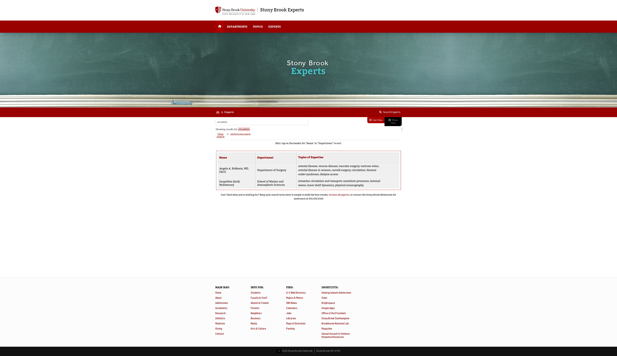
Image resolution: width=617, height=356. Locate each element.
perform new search (241, 134)
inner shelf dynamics (320, 185)
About (218, 297)
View (387, 169)
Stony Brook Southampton (335, 318)
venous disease (328, 166)
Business (255, 318)
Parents (255, 307)
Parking (290, 328)
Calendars (291, 307)
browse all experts (339, 194)
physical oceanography (349, 185)
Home (218, 292)
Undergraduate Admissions (336, 292)
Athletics (220, 318)
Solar (324, 297)
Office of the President (334, 313)
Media (254, 323)
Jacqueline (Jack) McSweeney (229, 183)
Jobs (288, 313)
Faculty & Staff (259, 297)
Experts (274, 27)
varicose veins (369, 166)
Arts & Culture (258, 328)
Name (223, 157)
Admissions (221, 302)
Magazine (327, 328)
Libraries (291, 318)
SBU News (291, 302)
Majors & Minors (294, 297)
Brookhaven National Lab (335, 323)
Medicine (220, 323)
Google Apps (328, 307)
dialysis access (329, 174)
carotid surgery (341, 170)
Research (220, 313)
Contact (219, 333)
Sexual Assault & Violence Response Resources (336, 335)
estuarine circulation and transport (320, 181)
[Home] (219, 27)
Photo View (394, 121)
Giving (218, 328)
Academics (221, 307)
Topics (258, 27)
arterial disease (307, 166)
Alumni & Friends (260, 302)
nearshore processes (356, 181)
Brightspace (328, 302)
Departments (237, 27)
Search (391, 112)
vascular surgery (349, 166)
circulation (358, 170)
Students (256, 292)
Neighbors (256, 313)
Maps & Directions (296, 323)
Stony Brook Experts (282, 10)
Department (265, 157)
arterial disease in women (314, 170)
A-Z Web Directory (296, 292)
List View (377, 120)
